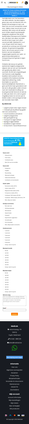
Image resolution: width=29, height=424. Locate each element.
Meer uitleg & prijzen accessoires (12, 224)
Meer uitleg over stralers (10, 200)
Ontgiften (7, 170)
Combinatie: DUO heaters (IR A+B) (12, 195)
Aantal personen (7, 228)
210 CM (6, 264)
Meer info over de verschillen (11, 162)
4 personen (7, 237)
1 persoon (7, 230)
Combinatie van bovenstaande (12, 180)
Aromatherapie (8, 220)
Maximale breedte (7, 248)
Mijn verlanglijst (14, 406)
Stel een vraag (6, 295)
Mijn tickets (14, 403)
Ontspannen (7, 168)
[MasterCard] (14, 415)
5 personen (7, 240)
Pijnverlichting (8, 173)
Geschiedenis (14, 390)
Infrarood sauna (8, 155)
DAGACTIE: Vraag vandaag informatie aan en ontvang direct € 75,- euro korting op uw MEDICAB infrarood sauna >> (14, 12)
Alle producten (14, 409)
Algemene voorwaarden (14, 370)
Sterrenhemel (8, 210)
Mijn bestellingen (14, 400)
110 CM (6, 253)
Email (4, 308)
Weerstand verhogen (9, 175)
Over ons (15, 367)
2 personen (7, 233)
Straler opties (6, 183)
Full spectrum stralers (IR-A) (11, 192)
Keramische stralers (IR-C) (11, 186)
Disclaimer (14, 373)
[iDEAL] (6, 415)
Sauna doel (6, 165)
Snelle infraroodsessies (10, 177)
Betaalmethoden (14, 378)
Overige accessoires (8, 203)
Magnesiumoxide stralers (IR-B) (12, 190)
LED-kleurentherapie (9, 208)
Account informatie (14, 397)
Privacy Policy (14, 376)
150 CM (6, 260)
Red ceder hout (8, 206)
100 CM (6, 275)
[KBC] (10, 415)
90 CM (6, 250)
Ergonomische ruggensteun (11, 217)
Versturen (14, 314)
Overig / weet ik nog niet (10, 244)
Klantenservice (14, 384)
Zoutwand (7, 215)
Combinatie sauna (9, 159)
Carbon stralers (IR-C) (10, 188)
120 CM (6, 255)
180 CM (6, 262)
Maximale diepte (7, 270)
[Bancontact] (18, 415)
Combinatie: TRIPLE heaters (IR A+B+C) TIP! (15, 197)
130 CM (6, 257)
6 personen (7, 242)
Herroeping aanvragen (14, 357)
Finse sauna (7, 157)
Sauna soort (6, 152)
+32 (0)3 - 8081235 (15, 339)
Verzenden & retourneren (14, 381)
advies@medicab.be (15, 343)
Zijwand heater (8, 213)
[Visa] (23, 415)
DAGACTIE (14, 387)
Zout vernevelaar (9, 222)
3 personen (7, 235)
